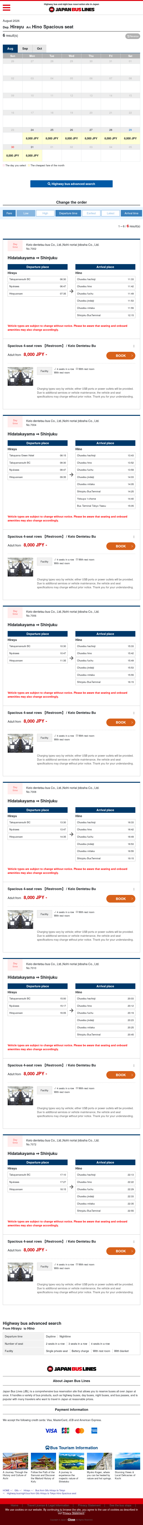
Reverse (134, 36)
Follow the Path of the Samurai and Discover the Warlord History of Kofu (43, 1477)
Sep (25, 48)
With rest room (101, 1351)
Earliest (91, 213)
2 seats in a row (55, 1343)
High (45, 213)
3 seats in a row (78, 1343)
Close (71, 1519)
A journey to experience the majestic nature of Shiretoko (68, 1477)
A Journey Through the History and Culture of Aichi (15, 1475)
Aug (10, 48)
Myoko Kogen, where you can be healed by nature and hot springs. (99, 1475)
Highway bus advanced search (73, 184)
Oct (39, 48)
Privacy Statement (73, 1513)
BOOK (121, 355)
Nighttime (65, 1336)
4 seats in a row (100, 1343)
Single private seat (57, 1351)
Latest (110, 213)
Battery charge (80, 1351)
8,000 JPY (32, 138)
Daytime (51, 1336)
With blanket (121, 1351)
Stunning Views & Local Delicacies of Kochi (125, 1475)
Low (25, 213)
